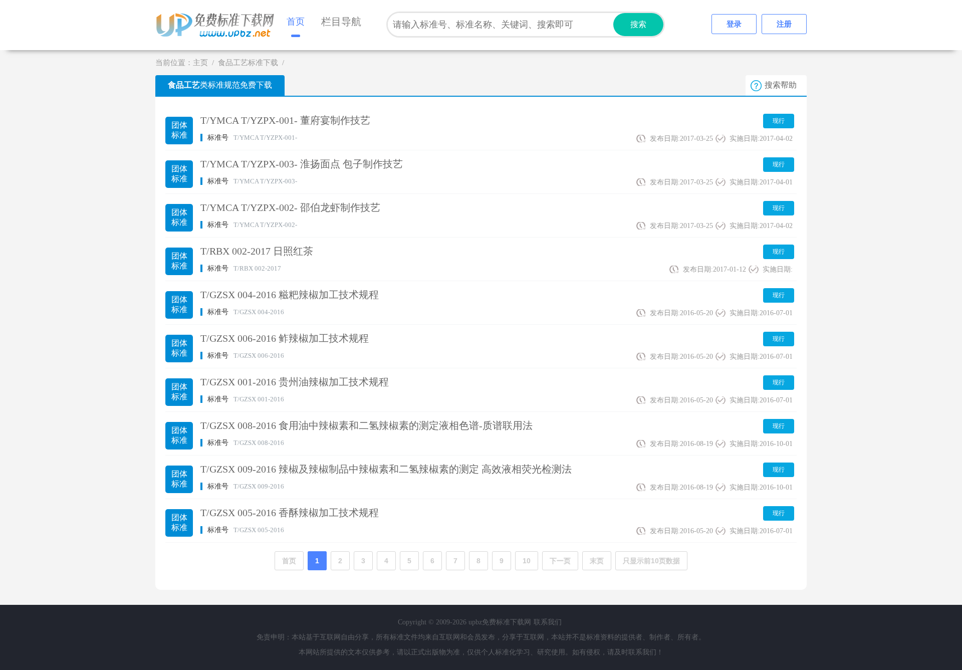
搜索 (638, 24)
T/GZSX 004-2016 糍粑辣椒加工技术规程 (289, 294)
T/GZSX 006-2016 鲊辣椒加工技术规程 (284, 338)
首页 (296, 22)
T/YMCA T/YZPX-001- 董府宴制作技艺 (285, 120)
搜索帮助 (781, 85)
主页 (200, 63)
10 (527, 561)
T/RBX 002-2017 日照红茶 (256, 251)
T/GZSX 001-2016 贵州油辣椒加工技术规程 (294, 381)
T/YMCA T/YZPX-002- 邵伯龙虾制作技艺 (290, 207)
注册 (784, 24)
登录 (734, 24)
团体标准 (179, 130)
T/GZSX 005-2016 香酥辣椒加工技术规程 (289, 512)
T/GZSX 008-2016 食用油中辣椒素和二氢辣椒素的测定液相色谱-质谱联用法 (366, 425)
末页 (597, 561)
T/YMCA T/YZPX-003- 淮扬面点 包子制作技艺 (301, 163)
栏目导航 (341, 21)
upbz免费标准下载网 (218, 25)
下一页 (560, 561)
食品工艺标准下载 (248, 63)
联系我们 (548, 622)
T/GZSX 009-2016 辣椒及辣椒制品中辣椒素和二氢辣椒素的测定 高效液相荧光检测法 (386, 469)
